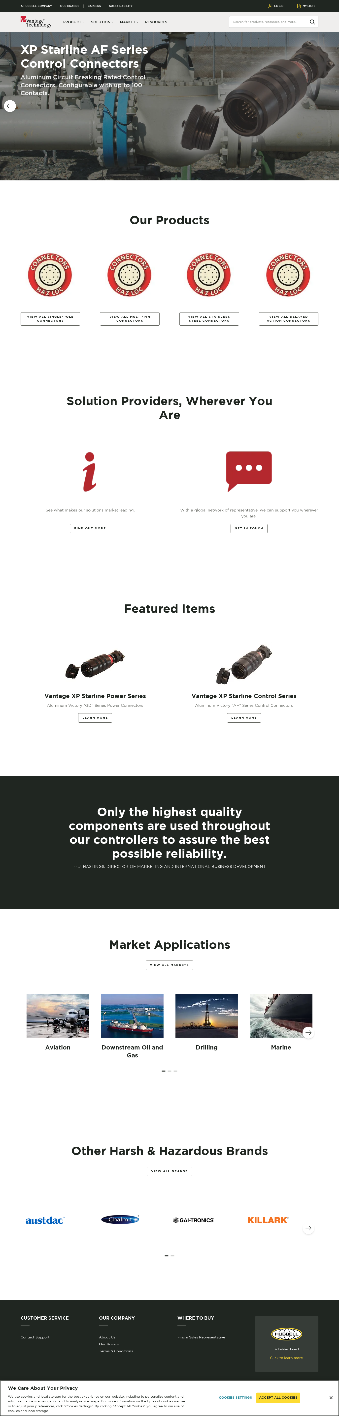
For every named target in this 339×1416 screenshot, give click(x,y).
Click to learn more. (287, 1358)
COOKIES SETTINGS (235, 1397)
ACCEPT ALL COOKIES (278, 1397)
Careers (94, 6)
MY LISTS (309, 6)
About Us (107, 1337)
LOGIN (278, 6)
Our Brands (69, 6)
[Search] (312, 21)
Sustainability (121, 6)
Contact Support (35, 1337)
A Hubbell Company (36, 6)
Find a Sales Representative (201, 1337)
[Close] (331, 1397)
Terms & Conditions (116, 1351)
